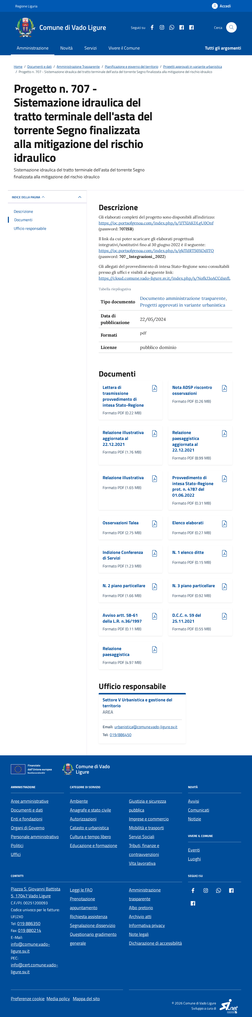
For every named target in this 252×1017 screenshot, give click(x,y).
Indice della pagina (26, 197)
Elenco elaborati (188, 523)
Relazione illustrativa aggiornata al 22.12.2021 (123, 438)
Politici (17, 845)
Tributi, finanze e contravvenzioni (144, 850)
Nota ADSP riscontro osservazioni (192, 390)
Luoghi (194, 858)
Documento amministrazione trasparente (183, 298)
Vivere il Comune (124, 48)
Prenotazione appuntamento (83, 903)
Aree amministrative (29, 801)
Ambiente (79, 801)
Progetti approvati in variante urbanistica (182, 305)
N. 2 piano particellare (124, 586)
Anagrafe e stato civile (90, 810)
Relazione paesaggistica (116, 651)
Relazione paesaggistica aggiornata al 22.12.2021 (185, 441)
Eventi (194, 850)
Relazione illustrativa (123, 478)
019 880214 (29, 930)
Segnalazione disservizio (92, 925)
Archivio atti (140, 916)
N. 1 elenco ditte (188, 552)
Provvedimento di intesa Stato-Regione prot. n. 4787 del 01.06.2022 (192, 486)
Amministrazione (32, 48)
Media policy (58, 998)
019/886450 (120, 735)
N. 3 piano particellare (193, 586)
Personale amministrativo (35, 836)
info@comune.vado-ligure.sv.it (30, 947)
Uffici (16, 854)
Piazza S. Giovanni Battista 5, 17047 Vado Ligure (35, 892)
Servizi (90, 48)
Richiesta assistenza (88, 916)
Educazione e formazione (93, 845)
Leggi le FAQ (81, 890)
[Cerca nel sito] (231, 27)
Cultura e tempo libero (90, 836)
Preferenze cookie (28, 998)
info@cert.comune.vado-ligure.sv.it (34, 968)
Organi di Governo (28, 827)
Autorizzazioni (83, 819)
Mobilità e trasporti (146, 827)
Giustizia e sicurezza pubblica (147, 805)
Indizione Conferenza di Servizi (123, 555)
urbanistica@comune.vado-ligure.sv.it (145, 727)
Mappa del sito (86, 998)
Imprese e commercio (149, 819)
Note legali (139, 934)
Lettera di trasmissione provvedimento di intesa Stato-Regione (123, 396)
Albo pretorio (141, 907)
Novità (66, 48)
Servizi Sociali (141, 836)
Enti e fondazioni (26, 819)
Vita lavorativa (142, 863)
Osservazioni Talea (121, 523)
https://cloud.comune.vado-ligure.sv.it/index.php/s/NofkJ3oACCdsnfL (164, 278)
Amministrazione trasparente (145, 894)
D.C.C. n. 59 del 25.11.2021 (186, 618)
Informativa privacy (147, 925)
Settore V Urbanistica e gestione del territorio (137, 702)
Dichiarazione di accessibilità (155, 943)
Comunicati (198, 810)
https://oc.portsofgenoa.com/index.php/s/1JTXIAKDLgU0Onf (156, 222)
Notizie (194, 819)
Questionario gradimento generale (93, 938)
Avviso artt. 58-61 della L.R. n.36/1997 (122, 618)
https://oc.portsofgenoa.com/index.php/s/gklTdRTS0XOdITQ (156, 250)
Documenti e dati (27, 810)
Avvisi (193, 801)
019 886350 (28, 923)
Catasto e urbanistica (89, 827)
